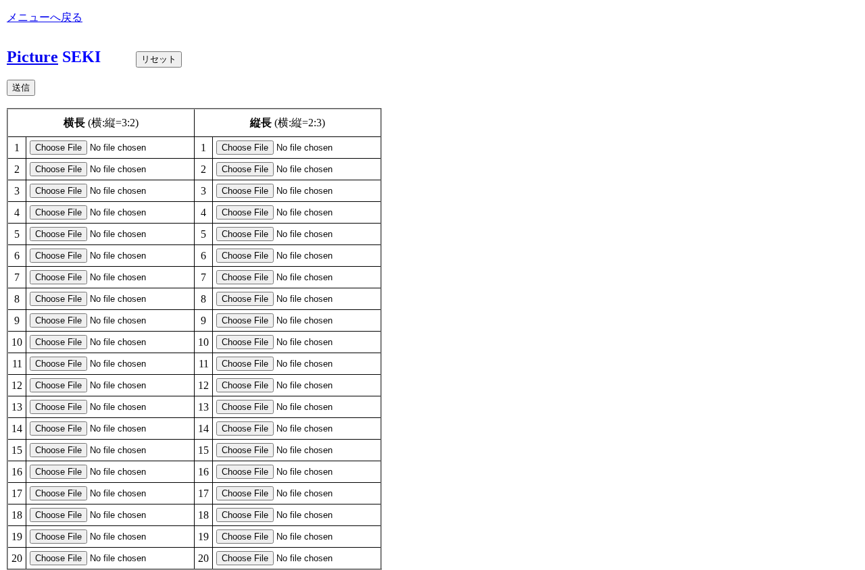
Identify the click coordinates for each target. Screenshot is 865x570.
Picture (32, 57)
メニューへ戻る (44, 17)
